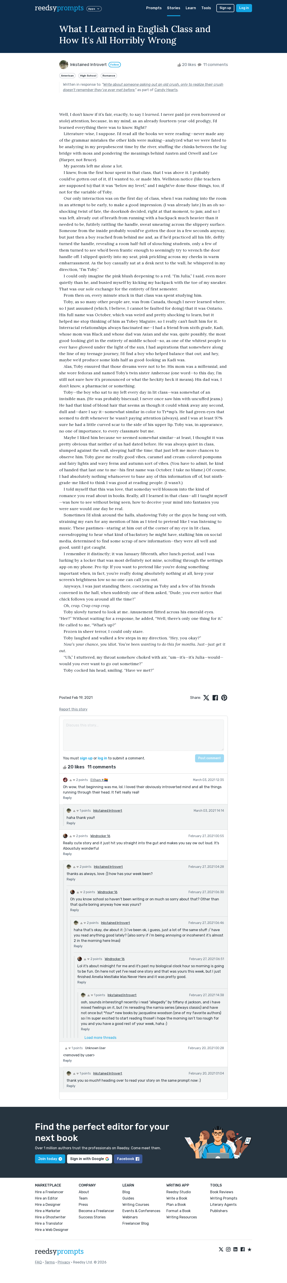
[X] (221, 1249)
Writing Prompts (223, 1198)
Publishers (219, 1211)
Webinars (130, 1217)
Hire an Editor (46, 1198)
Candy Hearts (166, 90)
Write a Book (176, 1198)
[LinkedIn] (235, 1249)
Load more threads (100, 1037)
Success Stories (92, 1217)
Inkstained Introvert (107, 811)
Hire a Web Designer (51, 1230)
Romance (108, 75)
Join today (47, 1159)
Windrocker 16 (100, 836)
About (84, 1192)
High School (88, 75)
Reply (67, 798)
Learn (191, 8)
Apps (91, 8)
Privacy (64, 1262)
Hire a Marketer (47, 1211)
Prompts (154, 8)
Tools (206, 8)
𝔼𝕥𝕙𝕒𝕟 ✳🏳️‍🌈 (99, 780)
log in (102, 758)
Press (83, 1204)
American (67, 75)
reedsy (59, 8)
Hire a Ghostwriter (50, 1217)
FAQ (38, 1262)
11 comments (215, 64)
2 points (81, 780)
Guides (128, 1198)
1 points (85, 811)
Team (83, 1198)
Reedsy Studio (178, 1192)
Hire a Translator (49, 1223)
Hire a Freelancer (49, 1192)
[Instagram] (228, 1249)
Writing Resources (181, 1217)
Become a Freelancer (96, 1211)
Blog (126, 1192)
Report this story (73, 709)
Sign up (225, 8)
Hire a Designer (48, 1204)
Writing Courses (135, 1204)
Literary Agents (223, 1204)
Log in (244, 8)
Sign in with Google (87, 1159)
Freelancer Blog (135, 1223)
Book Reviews (221, 1192)
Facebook (125, 1159)
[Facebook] (242, 1249)
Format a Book (178, 1211)
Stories (173, 8)
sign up (86, 758)
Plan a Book (176, 1204)
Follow (114, 64)
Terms (50, 1262)
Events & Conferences (141, 1211)
